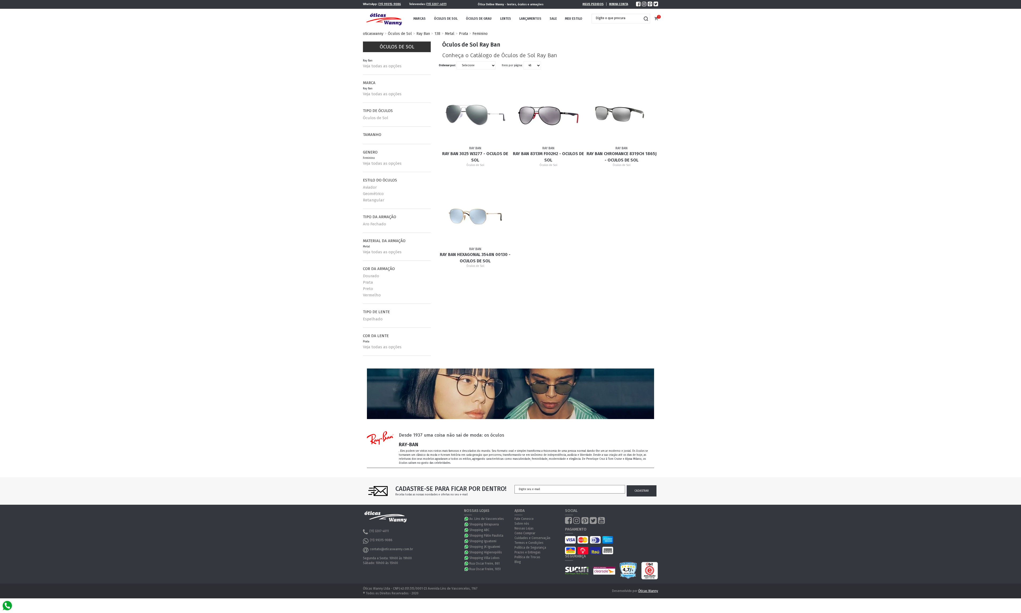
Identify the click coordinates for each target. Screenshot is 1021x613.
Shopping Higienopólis (485, 552)
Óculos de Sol (446, 18)
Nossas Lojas (524, 528)
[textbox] (617, 18)
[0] (656, 18)
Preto (368, 288)
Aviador (370, 187)
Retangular (373, 200)
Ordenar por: (447, 65)
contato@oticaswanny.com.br (391, 549)
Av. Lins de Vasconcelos (486, 519)
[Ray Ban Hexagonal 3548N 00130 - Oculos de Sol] (475, 213)
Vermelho (372, 295)
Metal (449, 33)
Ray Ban (423, 33)
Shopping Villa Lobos (484, 558)
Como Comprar (524, 533)
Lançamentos (530, 18)
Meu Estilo (573, 18)
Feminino (480, 33)
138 (437, 33)
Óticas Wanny (648, 591)
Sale (553, 18)
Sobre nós (521, 523)
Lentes (505, 18)
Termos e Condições (528, 543)
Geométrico (373, 193)
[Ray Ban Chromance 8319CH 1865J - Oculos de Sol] (621, 113)
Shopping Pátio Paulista (486, 535)
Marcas (419, 18)
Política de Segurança (530, 547)
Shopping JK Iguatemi (484, 547)
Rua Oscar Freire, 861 (484, 563)
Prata (463, 33)
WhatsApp (466, 518)
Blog (517, 562)
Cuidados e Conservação (532, 538)
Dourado (371, 276)
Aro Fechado (374, 224)
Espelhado (373, 319)
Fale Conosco (524, 519)
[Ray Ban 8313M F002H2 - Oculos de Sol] (548, 113)
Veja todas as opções (382, 66)
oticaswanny (373, 33)
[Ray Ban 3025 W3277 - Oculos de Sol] (475, 113)
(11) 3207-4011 (436, 4)
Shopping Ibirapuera (484, 524)
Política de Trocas (527, 557)
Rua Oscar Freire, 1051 (485, 569)
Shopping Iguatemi (482, 541)
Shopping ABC (479, 530)
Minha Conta (618, 4)
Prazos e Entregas (527, 552)
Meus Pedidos (593, 4)
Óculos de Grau (479, 18)
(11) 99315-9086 (389, 4)
